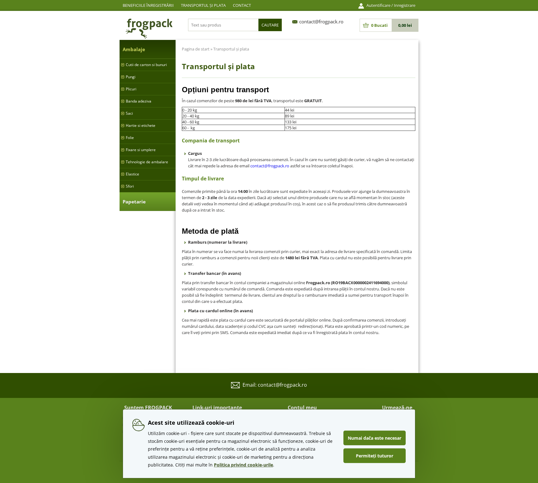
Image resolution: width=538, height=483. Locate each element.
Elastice (132, 174)
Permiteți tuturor (374, 456)
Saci (129, 113)
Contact (242, 5)
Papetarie (134, 201)
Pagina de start (196, 49)
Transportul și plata (203, 5)
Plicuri (131, 89)
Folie (130, 137)
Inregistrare (404, 5)
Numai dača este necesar (374, 438)
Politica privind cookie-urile (243, 465)
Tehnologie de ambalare (147, 162)
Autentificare (378, 5)
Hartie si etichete (140, 125)
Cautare (270, 25)
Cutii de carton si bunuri (146, 64)
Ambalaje (134, 49)
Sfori (130, 186)
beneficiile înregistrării (148, 5)
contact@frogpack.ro (269, 166)
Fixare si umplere (141, 149)
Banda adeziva (138, 101)
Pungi (130, 76)
